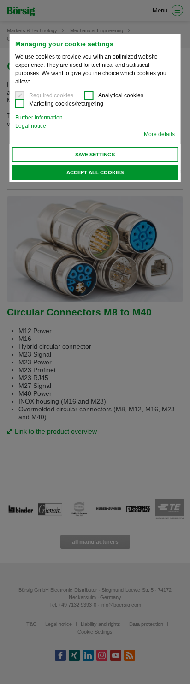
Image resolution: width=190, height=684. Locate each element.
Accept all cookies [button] (95, 172)
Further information (39, 117)
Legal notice (30, 126)
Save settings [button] (95, 154)
